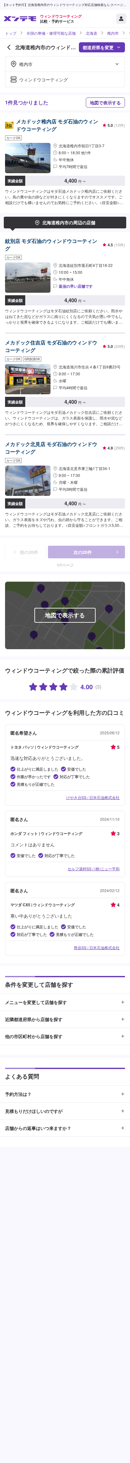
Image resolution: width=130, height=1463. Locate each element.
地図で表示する (105, 102)
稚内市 (113, 33)
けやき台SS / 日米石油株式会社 (93, 797)
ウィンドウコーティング (43, 79)
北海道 (91, 33)
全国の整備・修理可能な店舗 (51, 33)
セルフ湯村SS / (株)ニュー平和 (94, 868)
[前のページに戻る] (9, 47)
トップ (10, 33)
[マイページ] (121, 19)
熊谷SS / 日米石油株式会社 (97, 947)
